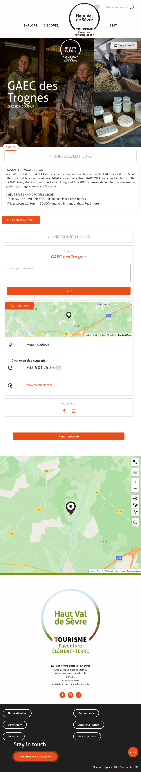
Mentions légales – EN (105, 767)
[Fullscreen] (135, 462)
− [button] (135, 488)
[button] (30, 25)
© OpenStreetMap (117, 570)
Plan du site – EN (129, 767)
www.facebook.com (39, 385)
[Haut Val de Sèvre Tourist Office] (84, 25)
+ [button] (135, 482)
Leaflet (92, 570)
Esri (98, 570)
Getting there (20, 305)
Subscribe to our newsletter (35, 756)
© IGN (105, 570)
